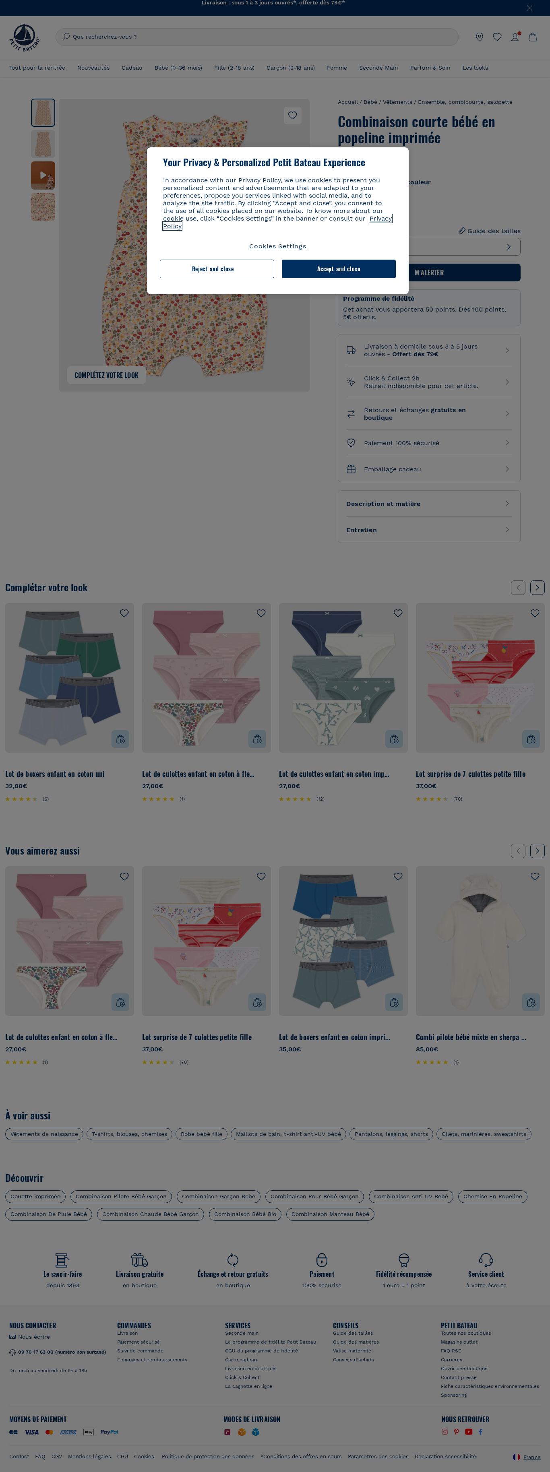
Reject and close (213, 268)
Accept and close (338, 268)
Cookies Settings (277, 246)
